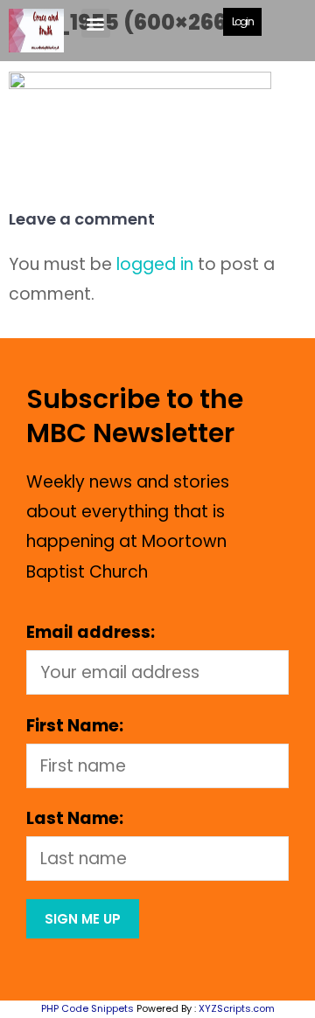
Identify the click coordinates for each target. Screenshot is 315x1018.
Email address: (90, 632)
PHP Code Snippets (87, 1008)
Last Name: (74, 818)
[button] (95, 23)
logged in (154, 264)
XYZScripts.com (237, 1008)
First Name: (74, 726)
